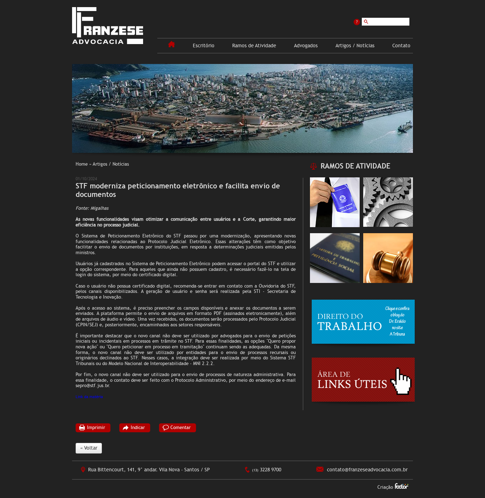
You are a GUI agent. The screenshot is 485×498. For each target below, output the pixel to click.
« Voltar (88, 448)
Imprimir (96, 427)
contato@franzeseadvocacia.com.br (367, 470)
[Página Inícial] (171, 46)
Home (82, 164)
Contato (401, 46)
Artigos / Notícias (355, 46)
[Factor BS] (402, 487)
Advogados (306, 46)
